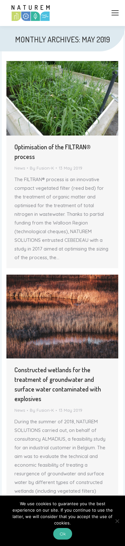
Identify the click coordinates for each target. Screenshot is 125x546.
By (42, 168)
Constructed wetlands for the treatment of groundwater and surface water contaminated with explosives (57, 384)
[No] (117, 521)
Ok (63, 534)
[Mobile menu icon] (115, 12)
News (19, 168)
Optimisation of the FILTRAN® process (52, 152)
